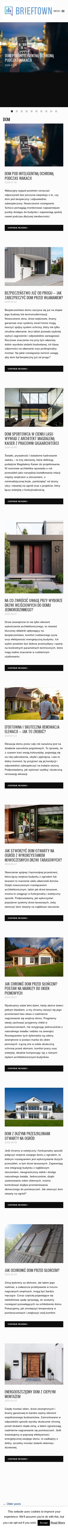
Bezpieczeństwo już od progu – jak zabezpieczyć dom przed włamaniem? (34, 295)
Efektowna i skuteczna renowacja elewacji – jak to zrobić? (32, 729)
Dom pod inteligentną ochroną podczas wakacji (29, 58)
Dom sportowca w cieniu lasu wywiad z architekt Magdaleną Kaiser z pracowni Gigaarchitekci (32, 438)
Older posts (12, 1503)
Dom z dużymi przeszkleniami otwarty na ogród (27, 1136)
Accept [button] (44, 1522)
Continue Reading (17, 228)
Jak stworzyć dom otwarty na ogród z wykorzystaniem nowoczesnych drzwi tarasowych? (33, 855)
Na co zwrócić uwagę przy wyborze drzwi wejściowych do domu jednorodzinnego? (34, 605)
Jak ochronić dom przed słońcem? (32, 1270)
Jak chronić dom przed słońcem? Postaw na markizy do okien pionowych (31, 988)
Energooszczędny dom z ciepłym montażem (30, 1394)
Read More (58, 1522)
